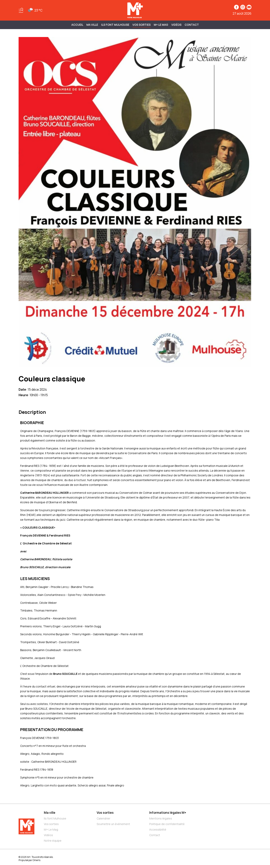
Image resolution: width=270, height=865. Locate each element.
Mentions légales (160, 818)
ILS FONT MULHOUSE (115, 25)
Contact (192, 25)
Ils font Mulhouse (55, 818)
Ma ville (49, 812)
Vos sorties (141, 25)
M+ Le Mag (161, 25)
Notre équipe (52, 840)
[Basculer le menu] (21, 10)
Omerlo (36, 860)
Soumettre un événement (113, 824)
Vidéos (176, 25)
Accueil (77, 25)
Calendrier (103, 818)
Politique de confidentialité (167, 824)
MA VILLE (92, 25)
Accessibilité (157, 829)
